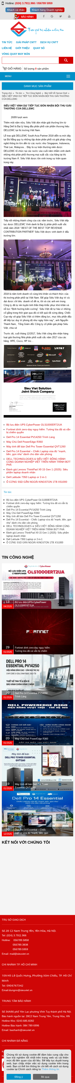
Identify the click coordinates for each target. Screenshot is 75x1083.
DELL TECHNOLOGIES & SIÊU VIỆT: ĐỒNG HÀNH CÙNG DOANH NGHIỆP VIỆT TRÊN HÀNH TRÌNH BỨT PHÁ (38, 461)
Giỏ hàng (14, 68)
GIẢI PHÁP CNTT (26, 42)
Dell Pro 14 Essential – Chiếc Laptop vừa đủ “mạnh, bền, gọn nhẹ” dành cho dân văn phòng (36, 453)
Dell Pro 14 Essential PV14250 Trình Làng (30, 437)
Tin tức (7, 42)
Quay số (39, 48)
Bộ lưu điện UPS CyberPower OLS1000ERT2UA (34, 424)
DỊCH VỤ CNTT (49, 42)
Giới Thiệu (22, 48)
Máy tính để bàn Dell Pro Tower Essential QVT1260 (36, 446)
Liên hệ (7, 48)
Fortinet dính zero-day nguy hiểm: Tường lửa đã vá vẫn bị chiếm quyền (32, 651)
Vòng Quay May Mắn (16, 53)
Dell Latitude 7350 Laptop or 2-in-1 (26, 477)
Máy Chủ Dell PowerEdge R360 (24, 441)
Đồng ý (19, 1076)
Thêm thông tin (50, 1069)
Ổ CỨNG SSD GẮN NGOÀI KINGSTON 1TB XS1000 (36, 481)
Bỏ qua (45, 1076)
